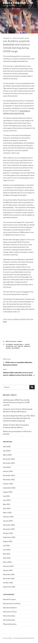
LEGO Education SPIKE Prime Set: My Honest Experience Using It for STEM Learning (16, 402)
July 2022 (6, 545)
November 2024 (9, 463)
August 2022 (7, 541)
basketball (19, 344)
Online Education (9, 620)
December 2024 (9, 459)
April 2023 (7, 508)
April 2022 (7, 558)
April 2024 (7, 467)
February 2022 (8, 566)
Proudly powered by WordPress (24, 638)
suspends (16, 348)
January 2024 (8, 471)
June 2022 (6, 550)
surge (8, 348)
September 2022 (9, 537)
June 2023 (7, 500)
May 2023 (6, 504)
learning (9, 346)
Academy (9, 344)
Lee (15, 346)
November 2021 (8, 578)
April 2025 (7, 451)
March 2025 (7, 455)
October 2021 (8, 583)
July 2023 (6, 496)
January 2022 (8, 570)
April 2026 (7, 447)
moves (20, 346)
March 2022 (7, 562)
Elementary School (10, 612)
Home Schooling (9, 616)
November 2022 (9, 529)
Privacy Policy (7, 638)
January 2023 (8, 521)
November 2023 (9, 480)
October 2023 (8, 484)
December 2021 (8, 574)
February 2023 (8, 517)
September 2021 (9, 587)
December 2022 (9, 525)
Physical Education (10, 624)
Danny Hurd (24, 38)
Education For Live (18, 3)
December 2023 (9, 475)
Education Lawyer (9, 599)
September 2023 (9, 488)
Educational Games (14, 341)
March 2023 (7, 513)
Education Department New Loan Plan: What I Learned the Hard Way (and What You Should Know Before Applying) (19, 418)
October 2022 (8, 533)
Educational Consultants (12, 603)
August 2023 (7, 492)
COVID (27, 344)
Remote (27, 346)
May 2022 (6, 554)
